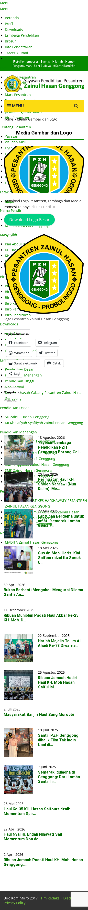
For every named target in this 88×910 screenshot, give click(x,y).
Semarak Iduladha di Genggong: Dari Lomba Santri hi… (59, 777)
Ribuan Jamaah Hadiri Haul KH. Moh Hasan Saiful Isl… (57, 682)
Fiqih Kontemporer (25, 61)
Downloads (14, 29)
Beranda (12, 17)
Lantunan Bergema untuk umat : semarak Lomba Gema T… (61, 521)
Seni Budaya (42, 66)
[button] (44, 169)
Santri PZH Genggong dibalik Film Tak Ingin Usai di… (58, 740)
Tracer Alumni (16, 53)
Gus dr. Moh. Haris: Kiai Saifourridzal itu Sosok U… (59, 558)
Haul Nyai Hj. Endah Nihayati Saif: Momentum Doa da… (34, 836)
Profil (9, 23)
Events (45, 61)
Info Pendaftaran (19, 47)
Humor (70, 61)
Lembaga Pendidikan (22, 35)
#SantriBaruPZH (64, 66)
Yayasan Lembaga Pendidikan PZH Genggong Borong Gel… (59, 447)
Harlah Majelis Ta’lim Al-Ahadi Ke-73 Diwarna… (60, 643)
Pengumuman (22, 66)
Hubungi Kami (16, 58)
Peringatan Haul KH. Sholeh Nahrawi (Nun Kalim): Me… (57, 484)
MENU (17, 105)
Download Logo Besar (29, 219)
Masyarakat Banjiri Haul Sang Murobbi (39, 714)
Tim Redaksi (50, 898)
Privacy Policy (14, 902)
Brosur (10, 41)
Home (8, 119)
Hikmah (57, 61)
